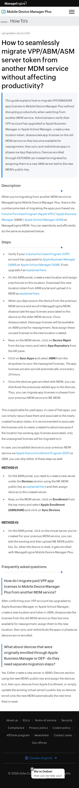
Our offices (39, 742)
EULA (26, 720)
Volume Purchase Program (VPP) (47, 254)
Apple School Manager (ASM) (44, 219)
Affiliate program (18, 735)
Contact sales (63, 735)
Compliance (16, 727)
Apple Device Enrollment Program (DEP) (43, 453)
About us (12, 720)
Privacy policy (38, 727)
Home (4, 22)
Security (66, 720)
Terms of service (46, 720)
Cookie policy (62, 727)
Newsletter (42, 735)
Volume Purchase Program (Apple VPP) (28, 214)
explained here (36, 270)
